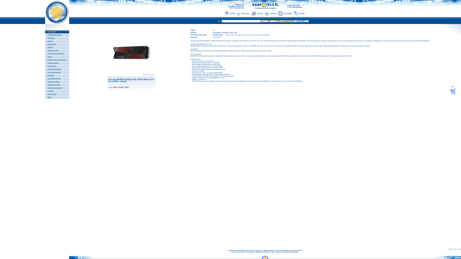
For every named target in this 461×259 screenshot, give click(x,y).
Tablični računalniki (54, 85)
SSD (235, 32)
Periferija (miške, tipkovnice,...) (57, 60)
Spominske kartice (54, 81)
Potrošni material (53, 63)
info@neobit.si (297, 7)
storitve (260, 13)
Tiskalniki (51, 91)
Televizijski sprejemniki (55, 88)
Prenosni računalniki (54, 69)
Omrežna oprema (53, 50)
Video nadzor (52, 94)
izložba (232, 13)
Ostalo (50, 57)
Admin (459, 249)
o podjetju (287, 13)
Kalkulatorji (51, 38)
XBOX (50, 97)
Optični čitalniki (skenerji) (56, 53)
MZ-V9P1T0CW (218, 35)
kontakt (301, 13)
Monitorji (50, 47)
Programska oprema (54, 72)
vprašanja (245, 13)
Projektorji (51, 75)
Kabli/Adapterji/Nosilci (55, 35)
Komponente (52, 44)
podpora (273, 13)
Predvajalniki (52, 66)
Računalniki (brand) (54, 78)
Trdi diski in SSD (227, 32)
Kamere (50, 41)
